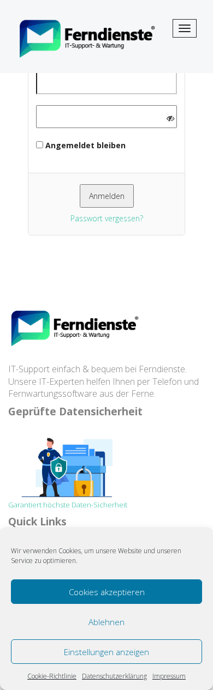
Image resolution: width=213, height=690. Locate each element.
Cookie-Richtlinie (51, 676)
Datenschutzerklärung (114, 676)
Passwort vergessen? (106, 218)
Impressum (169, 676)
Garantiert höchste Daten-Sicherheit (67, 505)
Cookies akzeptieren (107, 591)
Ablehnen (106, 621)
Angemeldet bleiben (84, 145)
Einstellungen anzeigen (106, 651)
